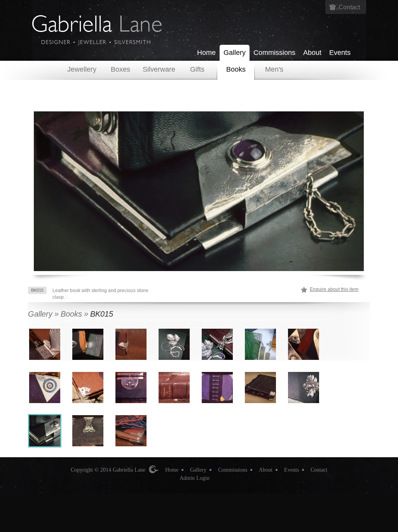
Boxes (120, 69)
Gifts (197, 69)
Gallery (234, 52)
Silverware (159, 69)
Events (340, 52)
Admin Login (194, 478)
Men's (274, 69)
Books (236, 69)
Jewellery (81, 69)
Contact (349, 7)
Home (206, 52)
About (312, 52)
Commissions (274, 52)
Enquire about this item (334, 289)
